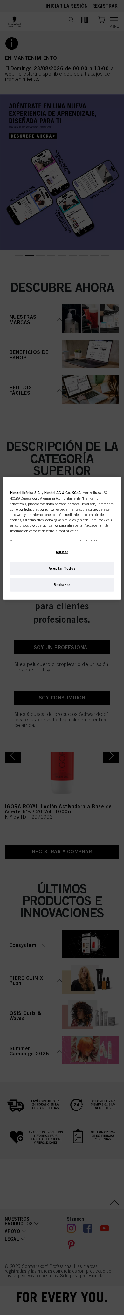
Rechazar (62, 584)
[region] (62, 538)
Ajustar (62, 551)
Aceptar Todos (62, 568)
